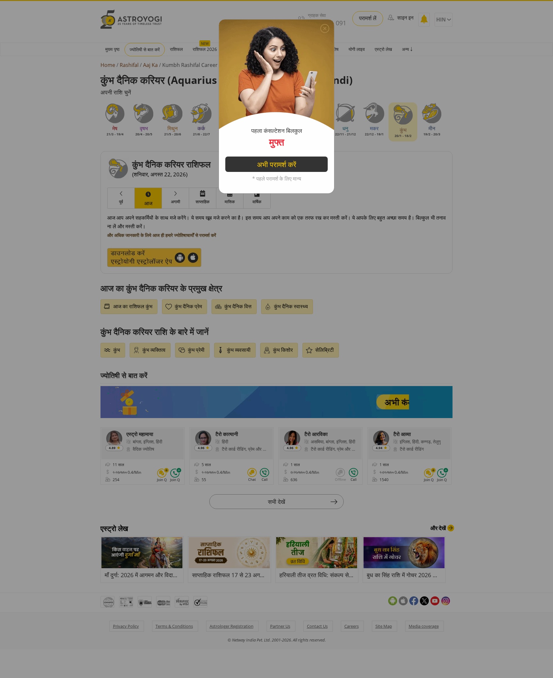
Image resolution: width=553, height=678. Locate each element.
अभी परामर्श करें (276, 164)
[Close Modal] (324, 28)
